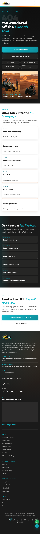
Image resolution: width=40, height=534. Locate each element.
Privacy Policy (6, 482)
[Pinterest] (21, 392)
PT (36, 519)
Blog (3, 505)
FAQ (3, 502)
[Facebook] (3, 392)
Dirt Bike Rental (6, 446)
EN (10, 519)
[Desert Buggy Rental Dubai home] (6, 3)
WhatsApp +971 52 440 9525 (21, 317)
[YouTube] (12, 392)
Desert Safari (6, 440)
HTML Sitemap (6, 499)
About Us (4, 464)
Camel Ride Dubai (7, 453)
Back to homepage (21, 50)
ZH (17, 519)
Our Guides (5, 467)
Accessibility (5, 491)
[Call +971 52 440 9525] (37, 526)
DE (25, 519)
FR (21, 519)
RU (18, 522)
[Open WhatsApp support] (37, 522)
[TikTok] (16, 392)
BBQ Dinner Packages (8, 456)
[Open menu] (36, 3)
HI (28, 519)
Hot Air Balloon (6, 449)
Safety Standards (7, 470)
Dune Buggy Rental (7, 437)
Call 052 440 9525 (21, 323)
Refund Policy (6, 488)
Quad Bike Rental (7, 443)
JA (32, 519)
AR (14, 519)
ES (22, 522)
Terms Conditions (7, 485)
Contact (4, 473)
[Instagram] (7, 392)
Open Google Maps (9, 425)
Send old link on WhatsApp (21, 56)
